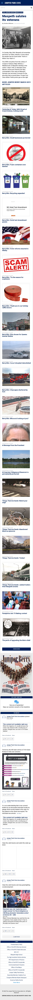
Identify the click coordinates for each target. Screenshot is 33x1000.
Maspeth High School (16, 954)
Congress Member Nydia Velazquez (16, 977)
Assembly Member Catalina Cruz (16, 975)
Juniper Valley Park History (16, 972)
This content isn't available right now (15, 724)
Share (13, 735)
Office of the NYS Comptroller (16, 962)
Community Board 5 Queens (16, 965)
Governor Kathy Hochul (16, 980)
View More (16, 649)
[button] (2, 3)
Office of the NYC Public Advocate (16, 949)
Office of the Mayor (16, 967)
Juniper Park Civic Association (16, 716)
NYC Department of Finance (16, 959)
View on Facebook (6, 735)
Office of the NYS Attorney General (16, 947)
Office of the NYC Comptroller (16, 970)
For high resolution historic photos (16, 957)
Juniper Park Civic (13, 2)
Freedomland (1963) (16, 944)
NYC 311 (16, 952)
